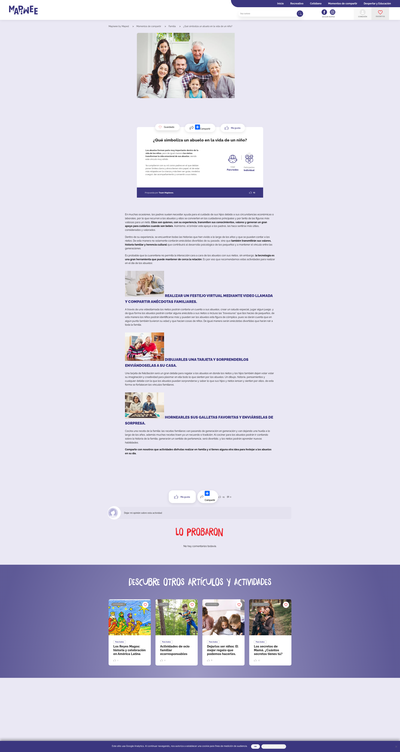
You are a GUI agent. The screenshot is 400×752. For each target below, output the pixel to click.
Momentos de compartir (342, 3)
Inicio (280, 3)
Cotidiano (316, 3)
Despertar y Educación (377, 3)
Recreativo (296, 3)
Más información (273, 746)
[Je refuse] (396, 746)
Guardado (169, 127)
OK (255, 746)
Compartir (205, 129)
